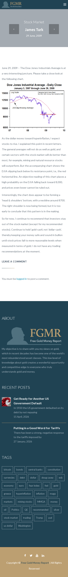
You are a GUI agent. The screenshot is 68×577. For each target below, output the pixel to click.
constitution (54, 469)
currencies (9, 477)
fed (46, 485)
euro (21, 485)
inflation (40, 493)
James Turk (34, 29)
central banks (35, 469)
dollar (33, 477)
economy (9, 485)
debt (22, 477)
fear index (34, 485)
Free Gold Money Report (35, 562)
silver (56, 509)
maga (53, 493)
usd (50, 517)
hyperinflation (23, 493)
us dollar (8, 525)
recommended (40, 509)
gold (55, 485)
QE (26, 509)
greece (7, 493)
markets (8, 501)
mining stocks (25, 501)
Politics (15, 509)
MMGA (41, 501)
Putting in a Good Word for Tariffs (37, 428)
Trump (39, 517)
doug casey (47, 477)
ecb (61, 477)
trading (27, 517)
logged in (22, 278)
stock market (11, 517)
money (54, 501)
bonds (19, 469)
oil (5, 509)
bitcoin (7, 469)
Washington (24, 525)
